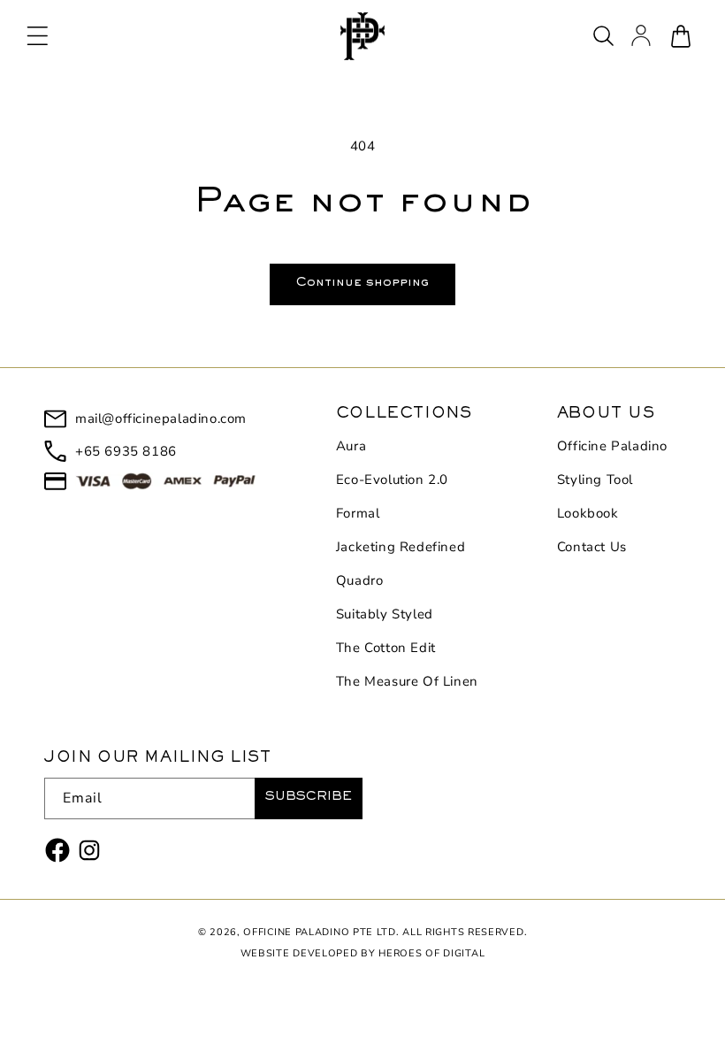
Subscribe (308, 798)
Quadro (360, 580)
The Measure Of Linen (407, 681)
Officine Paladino (612, 446)
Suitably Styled (384, 614)
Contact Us (592, 547)
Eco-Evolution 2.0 (392, 479)
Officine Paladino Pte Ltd (319, 932)
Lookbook (588, 513)
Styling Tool (595, 479)
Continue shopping (362, 284)
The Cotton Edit (386, 647)
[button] (37, 36)
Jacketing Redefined (400, 547)
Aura (351, 446)
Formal (358, 513)
